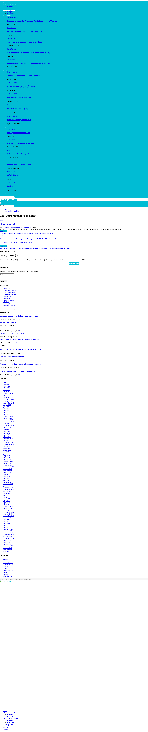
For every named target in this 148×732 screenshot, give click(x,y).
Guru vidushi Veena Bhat (8, 233)
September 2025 (8, 403)
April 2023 (6, 457)
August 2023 (7, 450)
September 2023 (8, 448)
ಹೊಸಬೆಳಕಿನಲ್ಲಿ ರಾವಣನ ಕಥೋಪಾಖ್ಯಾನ (19, 120)
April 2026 (6, 390)
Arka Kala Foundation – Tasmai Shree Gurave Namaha (14, 328)
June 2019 (6, 542)
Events (2, 220)
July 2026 (6, 384)
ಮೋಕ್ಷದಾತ (10, 186)
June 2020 (6, 521)
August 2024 (7, 427)
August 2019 (7, 540)
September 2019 (8, 538)
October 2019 (7, 537)
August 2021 (7, 495)
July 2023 (6, 452)
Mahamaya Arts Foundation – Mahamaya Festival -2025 (29, 63)
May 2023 (6, 456)
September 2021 (8, 493)
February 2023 (8, 461)
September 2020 (8, 516)
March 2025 (7, 414)
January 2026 (7, 395)
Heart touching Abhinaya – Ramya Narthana (24, 42)
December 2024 (8, 420)
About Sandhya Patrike (9, 10)
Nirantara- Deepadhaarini (10, 224)
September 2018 (8, 550)
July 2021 (6, 497)
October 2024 (7, 424)
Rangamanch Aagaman (36, 248)
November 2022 (8, 467)
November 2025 (8, 399)
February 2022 (8, 484)
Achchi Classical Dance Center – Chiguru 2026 (12, 333)
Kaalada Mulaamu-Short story (19, 164)
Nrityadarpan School (22, 248)
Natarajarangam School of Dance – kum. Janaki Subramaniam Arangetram (19, 339)
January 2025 (7, 418)
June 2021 (6, 499)
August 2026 (7, 382)
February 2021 (8, 506)
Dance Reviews (7, 15)
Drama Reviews (7, 70)
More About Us (74, 264)
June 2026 (6, 386)
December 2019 (8, 533)
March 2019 (7, 544)
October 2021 (7, 491)
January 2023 (7, 463)
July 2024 (6, 429)
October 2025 (7, 401)
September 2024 (8, 426)
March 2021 (7, 505)
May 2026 (6, 388)
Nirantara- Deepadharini (24, 233)
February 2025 (8, 416)
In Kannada (10, 8)
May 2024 (6, 433)
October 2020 (7, 514)
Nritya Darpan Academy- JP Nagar (43, 233)
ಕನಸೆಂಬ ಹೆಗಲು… (12, 175)
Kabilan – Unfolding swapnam (8, 322)
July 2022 (6, 474)
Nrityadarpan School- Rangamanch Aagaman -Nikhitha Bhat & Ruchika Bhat (30, 239)
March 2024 (7, 437)
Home (5, 2)
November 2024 (8, 422)
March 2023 (7, 459)
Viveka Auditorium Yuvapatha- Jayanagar (57, 248)
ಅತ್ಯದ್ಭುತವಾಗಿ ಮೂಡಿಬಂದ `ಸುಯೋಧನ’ (19, 97)
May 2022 (6, 478)
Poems (7, 304)
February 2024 (8, 439)
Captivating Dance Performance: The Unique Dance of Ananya (32, 21)
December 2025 (8, 397)
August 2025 (7, 405)
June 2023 (6, 454)
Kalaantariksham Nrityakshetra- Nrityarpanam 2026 (19, 316)
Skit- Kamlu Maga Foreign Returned (21, 143)
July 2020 (6, 520)
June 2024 (6, 431)
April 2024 (6, 435)
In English (10, 6)
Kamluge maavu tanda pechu (18, 133)
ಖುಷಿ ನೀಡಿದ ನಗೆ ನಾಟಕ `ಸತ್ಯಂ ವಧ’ (18, 108)
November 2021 (8, 489)
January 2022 (7, 486)
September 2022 (8, 471)
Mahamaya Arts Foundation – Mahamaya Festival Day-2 (29, 53)
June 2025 (6, 409)
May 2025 (6, 410)
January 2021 (7, 508)
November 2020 (8, 512)
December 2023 (8, 442)
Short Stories (6, 127)
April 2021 (6, 503)
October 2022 (7, 469)
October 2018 (7, 548)
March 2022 (7, 482)
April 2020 (6, 525)
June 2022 (6, 476)
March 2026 (7, 392)
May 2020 (6, 523)
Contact (5, 193)
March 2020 (7, 527)
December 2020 (8, 510)
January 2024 (7, 441)
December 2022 (8, 465)
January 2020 (7, 531)
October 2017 (7, 552)
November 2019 (8, 535)
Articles (7, 289)
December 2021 (8, 488)
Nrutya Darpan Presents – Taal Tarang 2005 (24, 31)
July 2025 (6, 407)
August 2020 (7, 518)
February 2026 (8, 394)
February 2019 (8, 546)
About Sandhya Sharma (9, 4)
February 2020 (8, 529)
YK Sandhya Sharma (8, 228)
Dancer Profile (9, 292)
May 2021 (6, 501)
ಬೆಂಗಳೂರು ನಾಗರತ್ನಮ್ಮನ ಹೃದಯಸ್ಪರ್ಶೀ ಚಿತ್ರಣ (21, 86)
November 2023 (8, 444)
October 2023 (7, 446)
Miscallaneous (9, 300)
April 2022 (6, 480)
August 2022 (7, 473)
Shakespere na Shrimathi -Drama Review (23, 76)
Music (6, 302)
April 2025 (6, 412)
